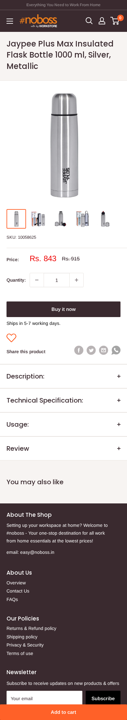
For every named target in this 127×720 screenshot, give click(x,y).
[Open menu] (10, 21)
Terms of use (20, 653)
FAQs (12, 599)
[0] (115, 21)
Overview (16, 582)
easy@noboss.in (37, 552)
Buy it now (63, 309)
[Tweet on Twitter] (91, 350)
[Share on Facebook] (78, 350)
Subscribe (103, 698)
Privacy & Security (25, 644)
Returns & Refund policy (31, 628)
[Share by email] (103, 350)
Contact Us (18, 590)
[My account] (102, 20)
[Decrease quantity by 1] (37, 280)
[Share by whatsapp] (115, 351)
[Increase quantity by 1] (76, 280)
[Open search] (89, 20)
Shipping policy (22, 636)
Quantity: (16, 280)
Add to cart (63, 712)
